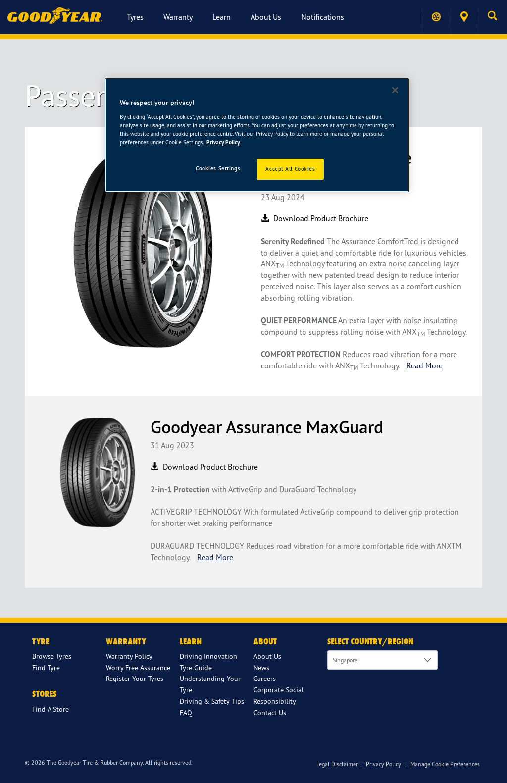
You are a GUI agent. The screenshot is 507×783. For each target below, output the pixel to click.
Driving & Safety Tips (212, 701)
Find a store (464, 17)
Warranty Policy (129, 656)
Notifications (322, 17)
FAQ (186, 712)
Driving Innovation (208, 656)
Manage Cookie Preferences (445, 764)
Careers (265, 678)
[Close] (395, 90)
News (261, 667)
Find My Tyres (436, 17)
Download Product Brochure (319, 218)
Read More (424, 365)
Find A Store (50, 709)
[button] (492, 17)
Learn (221, 17)
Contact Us (270, 712)
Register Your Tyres (134, 678)
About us (266, 17)
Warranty (178, 17)
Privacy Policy (383, 764)
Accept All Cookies (290, 168)
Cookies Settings (218, 168)
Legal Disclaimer (337, 764)
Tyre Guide (196, 667)
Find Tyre (46, 667)
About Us (267, 656)
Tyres (135, 17)
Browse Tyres (51, 656)
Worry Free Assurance (138, 667)
